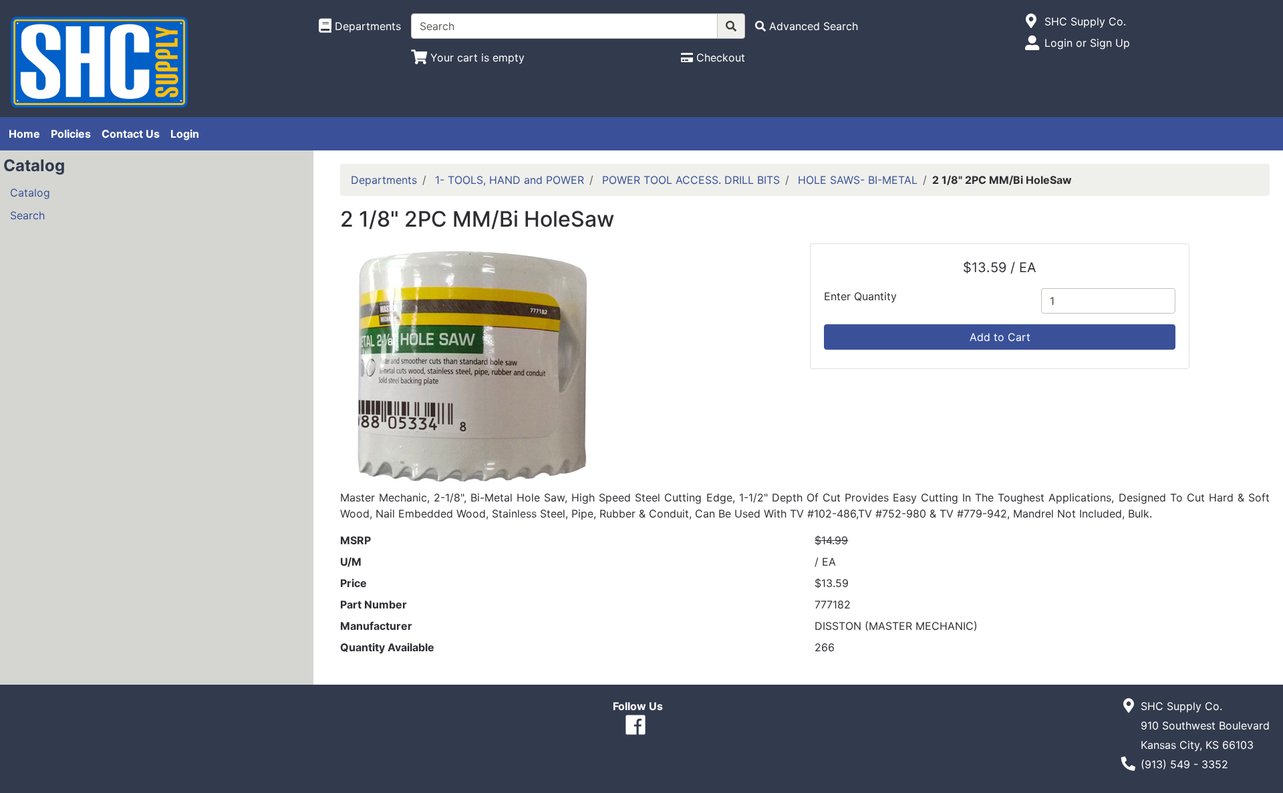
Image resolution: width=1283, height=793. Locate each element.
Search (27, 215)
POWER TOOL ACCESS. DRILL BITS (691, 180)
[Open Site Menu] (1031, 21)
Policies (71, 133)
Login (184, 133)
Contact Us (131, 133)
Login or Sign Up (1087, 42)
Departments (384, 180)
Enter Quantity (860, 296)
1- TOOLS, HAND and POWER (509, 180)
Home (24, 133)
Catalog (30, 192)
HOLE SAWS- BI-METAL (857, 180)
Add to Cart (1000, 337)
